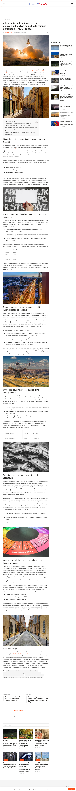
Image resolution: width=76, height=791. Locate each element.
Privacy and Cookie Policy (61, 789)
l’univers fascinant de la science (21, 654)
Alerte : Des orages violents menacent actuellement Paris (66, 106)
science (5, 677)
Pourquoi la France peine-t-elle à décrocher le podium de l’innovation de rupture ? (66, 47)
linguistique (29, 673)
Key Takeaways (8, 134)
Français (23, 673)
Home (4, 19)
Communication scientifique (31, 670)
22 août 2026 (6, 748)
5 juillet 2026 (22, 773)
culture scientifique (8, 673)
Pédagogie (28, 675)
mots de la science (19, 675)
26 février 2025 (17, 32)
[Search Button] (72, 4)
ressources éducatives (37, 675)
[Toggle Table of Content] (35, 121)
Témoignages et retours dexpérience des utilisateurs (17, 130)
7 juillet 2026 (22, 748)
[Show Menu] (4, 4)
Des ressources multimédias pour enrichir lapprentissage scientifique (21, 127)
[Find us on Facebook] (66, 787)
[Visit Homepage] (38, 4)
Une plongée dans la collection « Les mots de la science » (18, 125)
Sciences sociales (24, 677)
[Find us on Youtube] (70, 787)
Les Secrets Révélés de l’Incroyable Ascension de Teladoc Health (66, 72)
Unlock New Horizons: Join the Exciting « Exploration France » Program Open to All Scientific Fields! (25, 743)
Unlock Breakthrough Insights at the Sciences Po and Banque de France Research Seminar (41, 766)
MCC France (37, 673)
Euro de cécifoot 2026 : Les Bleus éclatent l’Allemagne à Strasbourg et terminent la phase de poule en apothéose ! (66, 97)
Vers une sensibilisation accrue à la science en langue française (20, 132)
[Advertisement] (39, 13)
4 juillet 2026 (38, 771)
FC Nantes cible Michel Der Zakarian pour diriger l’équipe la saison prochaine (66, 123)
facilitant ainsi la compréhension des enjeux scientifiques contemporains (22, 149)
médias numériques (8, 675)
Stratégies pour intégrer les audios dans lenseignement (18, 129)
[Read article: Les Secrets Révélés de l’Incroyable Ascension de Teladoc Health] (55, 72)
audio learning (10, 670)
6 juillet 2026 (38, 747)
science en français (13, 677)
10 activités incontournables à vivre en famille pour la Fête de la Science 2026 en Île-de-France (10, 743)
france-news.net (9, 787)
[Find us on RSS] (72, 787)
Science (8, 19)
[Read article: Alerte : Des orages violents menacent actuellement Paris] (55, 107)
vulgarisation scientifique (36, 677)
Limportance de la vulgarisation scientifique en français (18, 123)
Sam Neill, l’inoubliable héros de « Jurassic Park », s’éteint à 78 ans (66, 80)
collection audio (19, 670)
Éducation (17, 673)
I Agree (72, 789)
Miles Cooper (8, 32)
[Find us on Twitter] (68, 787)
